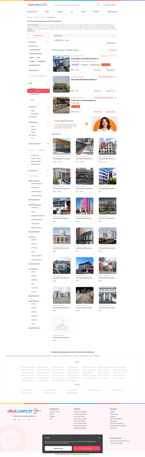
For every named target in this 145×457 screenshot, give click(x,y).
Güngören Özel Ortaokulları (27, 375)
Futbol (33, 271)
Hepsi (32, 110)
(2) (78, 70)
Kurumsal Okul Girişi (116, 443)
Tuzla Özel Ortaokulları (118, 378)
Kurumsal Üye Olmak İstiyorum (119, 441)
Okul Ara (38, 91)
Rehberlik (34, 243)
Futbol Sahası (35, 223)
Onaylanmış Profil (34, 50)
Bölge (30, 83)
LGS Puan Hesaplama (117, 423)
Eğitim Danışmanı (112, 11)
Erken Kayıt (113, 421)
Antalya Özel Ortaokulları (95, 390)
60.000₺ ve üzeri (35, 164)
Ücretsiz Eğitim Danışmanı (118, 426)
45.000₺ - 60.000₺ (36, 161)
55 (73, 111)
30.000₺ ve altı (35, 155)
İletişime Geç (97, 70)
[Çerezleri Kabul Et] (99, 438)
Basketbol (34, 279)
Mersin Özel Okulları (80, 428)
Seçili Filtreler (58, 35)
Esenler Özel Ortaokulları (58, 372)
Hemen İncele (110, 70)
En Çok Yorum (33, 46)
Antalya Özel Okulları (80, 419)
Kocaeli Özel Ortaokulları (27, 393)
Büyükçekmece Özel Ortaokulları (120, 370)
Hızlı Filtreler (32, 42)
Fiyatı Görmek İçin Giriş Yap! (88, 61)
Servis (38, 57)
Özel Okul (34, 116)
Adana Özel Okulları (80, 426)
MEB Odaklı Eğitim (36, 183)
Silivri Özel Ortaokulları (57, 378)
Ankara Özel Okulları (80, 414)
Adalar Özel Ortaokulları (57, 367)
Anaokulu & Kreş (32, 11)
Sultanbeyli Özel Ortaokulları (74, 378)
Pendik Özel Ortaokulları (119, 375)
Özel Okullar (114, 414)
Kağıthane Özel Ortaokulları (58, 375)
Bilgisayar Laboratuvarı (38, 215)
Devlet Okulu (35, 113)
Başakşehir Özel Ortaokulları (27, 370)
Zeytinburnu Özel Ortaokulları (59, 380)
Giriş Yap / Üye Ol (110, 5)
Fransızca (34, 311)
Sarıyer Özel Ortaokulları (42, 378)
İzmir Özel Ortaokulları (71, 390)
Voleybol (33, 275)
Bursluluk (113, 416)
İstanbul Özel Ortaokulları (27, 390)
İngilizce (33, 303)
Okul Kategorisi (33, 122)
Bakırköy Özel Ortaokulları (119, 367)
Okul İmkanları (33, 170)
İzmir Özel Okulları (79, 416)
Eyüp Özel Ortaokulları (87, 372)
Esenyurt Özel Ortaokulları (73, 372)
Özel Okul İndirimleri (116, 419)
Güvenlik (33, 239)
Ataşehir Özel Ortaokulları (42, 367)
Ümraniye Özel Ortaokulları (27, 380)
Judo (32, 283)
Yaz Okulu (32, 61)
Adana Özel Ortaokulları (49, 393)
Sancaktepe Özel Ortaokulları (28, 378)
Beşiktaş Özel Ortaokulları (58, 370)
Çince (32, 323)
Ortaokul (59, 11)
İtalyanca (34, 319)
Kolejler (83, 11)
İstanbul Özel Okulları (80, 412)
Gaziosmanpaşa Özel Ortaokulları (120, 372)
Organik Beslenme (36, 259)
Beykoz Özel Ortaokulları (73, 370)
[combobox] (38, 88)
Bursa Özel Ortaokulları (117, 390)
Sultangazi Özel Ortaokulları (89, 378)
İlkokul (47, 11)
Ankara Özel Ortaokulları (49, 390)
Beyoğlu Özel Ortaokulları (104, 370)
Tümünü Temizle (111, 43)
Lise (72, 11)
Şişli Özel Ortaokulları (103, 378)
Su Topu (33, 291)
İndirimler (96, 11)
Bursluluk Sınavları (34, 65)
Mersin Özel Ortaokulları (72, 393)
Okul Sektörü (32, 106)
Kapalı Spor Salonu (36, 219)
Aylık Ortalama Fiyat (35, 143)
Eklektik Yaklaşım (36, 191)
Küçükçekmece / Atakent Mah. (77, 55)
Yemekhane (34, 207)
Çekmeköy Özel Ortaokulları (43, 372)
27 (73, 70)
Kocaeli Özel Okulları (80, 423)
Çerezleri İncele (58, 448)
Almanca (33, 307)
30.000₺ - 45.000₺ (36, 158)
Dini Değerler (41, 61)
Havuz (33, 211)
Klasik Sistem (35, 187)
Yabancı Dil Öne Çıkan (35, 53)
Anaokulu (34, 129)
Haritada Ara (39, 35)
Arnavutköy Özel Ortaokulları (28, 367)
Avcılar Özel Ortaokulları (73, 367)
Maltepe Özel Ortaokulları (104, 375)
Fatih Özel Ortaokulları (103, 372)
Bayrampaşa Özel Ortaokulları (43, 370)
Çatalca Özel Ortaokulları (27, 372)
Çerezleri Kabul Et (86, 448)
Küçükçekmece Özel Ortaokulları (89, 375)
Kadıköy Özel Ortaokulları (42, 375)
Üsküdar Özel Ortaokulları (42, 380)
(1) (77, 90)
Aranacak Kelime (33, 70)
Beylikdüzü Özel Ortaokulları (89, 370)
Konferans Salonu (36, 227)
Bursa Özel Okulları (80, 421)
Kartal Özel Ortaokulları (72, 375)
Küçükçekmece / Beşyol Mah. (77, 97)
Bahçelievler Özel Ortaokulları (105, 367)
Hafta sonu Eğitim (36, 255)
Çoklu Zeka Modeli (36, 195)
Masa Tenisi (34, 287)
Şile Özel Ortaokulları (72, 380)
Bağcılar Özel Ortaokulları (88, 367)
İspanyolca (34, 315)
